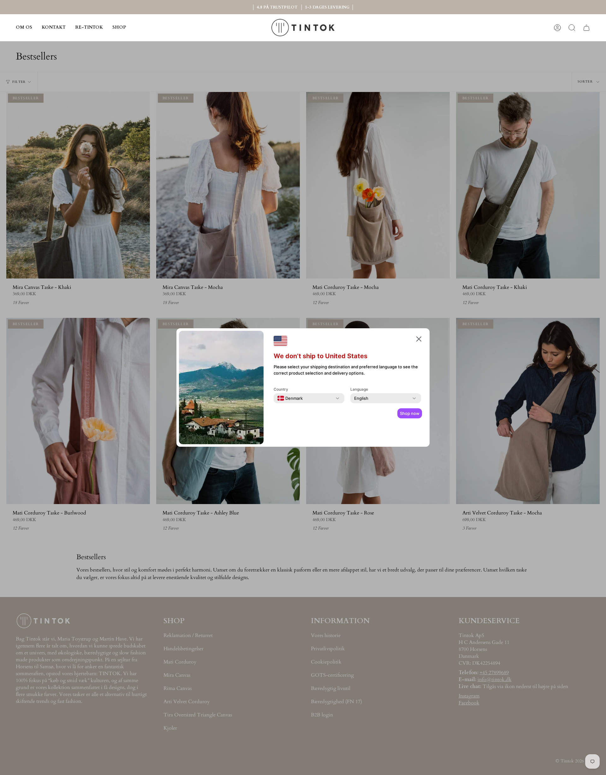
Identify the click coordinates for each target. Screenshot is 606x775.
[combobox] (290, 398)
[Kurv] (586, 27)
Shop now (409, 413)
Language (359, 389)
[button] (119, 27)
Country (281, 389)
